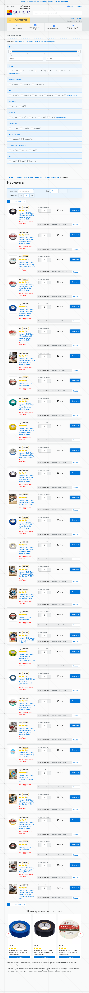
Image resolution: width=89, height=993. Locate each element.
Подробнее (19, 957)
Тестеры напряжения (48, 41)
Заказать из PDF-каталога (72, 28)
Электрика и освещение (33, 178)
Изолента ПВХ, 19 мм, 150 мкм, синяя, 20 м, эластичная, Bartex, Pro (27, 455)
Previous (8, 934)
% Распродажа (16, 28)
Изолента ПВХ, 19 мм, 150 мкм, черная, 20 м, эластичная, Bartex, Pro (27, 264)
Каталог (18, 178)
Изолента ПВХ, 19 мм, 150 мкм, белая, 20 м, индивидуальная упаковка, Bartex (26, 550)
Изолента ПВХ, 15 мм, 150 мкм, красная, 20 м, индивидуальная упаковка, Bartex (27, 731)
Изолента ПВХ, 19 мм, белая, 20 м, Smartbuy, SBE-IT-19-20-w (26, 755)
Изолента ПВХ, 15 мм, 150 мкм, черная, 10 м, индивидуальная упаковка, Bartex (26, 479)
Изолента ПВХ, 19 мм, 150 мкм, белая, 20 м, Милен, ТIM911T (26, 870)
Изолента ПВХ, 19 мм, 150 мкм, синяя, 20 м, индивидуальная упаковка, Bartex (26, 312)
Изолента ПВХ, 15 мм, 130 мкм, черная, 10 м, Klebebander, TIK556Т (26, 502)
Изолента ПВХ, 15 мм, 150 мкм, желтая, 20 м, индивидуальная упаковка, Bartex (27, 825)
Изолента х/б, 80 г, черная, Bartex (25, 384)
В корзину (75, 210)
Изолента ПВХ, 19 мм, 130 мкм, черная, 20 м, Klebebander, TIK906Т (26, 597)
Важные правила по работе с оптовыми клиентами (44, 2)
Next (80, 934)
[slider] (10, 51)
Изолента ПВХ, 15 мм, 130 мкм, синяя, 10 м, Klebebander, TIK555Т (26, 574)
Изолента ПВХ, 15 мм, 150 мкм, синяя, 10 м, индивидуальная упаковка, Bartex (26, 526)
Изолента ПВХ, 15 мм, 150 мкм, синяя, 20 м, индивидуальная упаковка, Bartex (26, 288)
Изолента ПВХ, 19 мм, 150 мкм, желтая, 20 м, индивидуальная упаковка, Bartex (27, 431)
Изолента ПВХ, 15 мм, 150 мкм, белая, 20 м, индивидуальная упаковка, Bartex (26, 337)
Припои (37, 41)
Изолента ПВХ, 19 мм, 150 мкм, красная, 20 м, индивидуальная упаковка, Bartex (27, 361)
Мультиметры (20, 41)
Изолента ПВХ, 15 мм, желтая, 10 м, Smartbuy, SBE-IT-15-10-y (26, 778)
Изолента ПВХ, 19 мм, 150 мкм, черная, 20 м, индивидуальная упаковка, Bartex (26, 216)
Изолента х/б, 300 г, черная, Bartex (26, 848)
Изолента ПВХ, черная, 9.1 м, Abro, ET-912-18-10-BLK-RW (27, 640)
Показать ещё (14, 73)
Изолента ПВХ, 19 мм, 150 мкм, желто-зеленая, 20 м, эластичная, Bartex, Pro (27, 657)
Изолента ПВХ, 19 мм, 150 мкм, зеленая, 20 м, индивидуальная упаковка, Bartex (27, 407)
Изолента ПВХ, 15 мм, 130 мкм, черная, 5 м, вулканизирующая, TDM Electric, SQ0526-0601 (26, 894)
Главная (12, 6)
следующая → (20, 201)
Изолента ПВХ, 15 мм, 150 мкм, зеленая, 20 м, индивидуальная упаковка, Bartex (27, 706)
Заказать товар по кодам (35, 28)
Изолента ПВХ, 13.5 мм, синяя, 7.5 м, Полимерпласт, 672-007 (27, 682)
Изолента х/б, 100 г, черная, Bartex (26, 618)
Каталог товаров (20, 20)
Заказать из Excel (53, 28)
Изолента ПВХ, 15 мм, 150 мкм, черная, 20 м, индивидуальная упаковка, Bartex (26, 240)
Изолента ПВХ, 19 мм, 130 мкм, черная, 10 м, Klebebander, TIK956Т (26, 802)
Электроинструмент (51, 178)
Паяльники (29, 41)
